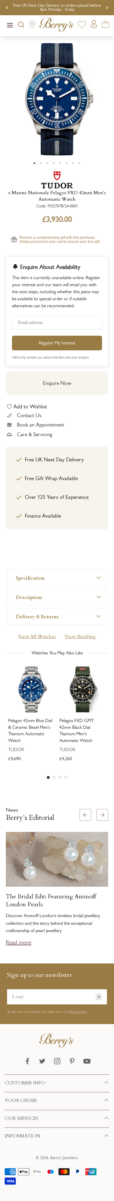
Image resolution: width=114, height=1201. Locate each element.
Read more (18, 942)
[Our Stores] (32, 25)
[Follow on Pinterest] (72, 1061)
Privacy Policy (78, 1012)
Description (29, 597)
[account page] (94, 25)
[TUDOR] (57, 180)
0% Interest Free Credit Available (57, 7)
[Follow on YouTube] (87, 1061)
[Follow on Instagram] (57, 1061)
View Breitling (80, 636)
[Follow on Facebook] (27, 1061)
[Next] (107, 8)
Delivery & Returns (37, 616)
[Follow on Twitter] (42, 1061)
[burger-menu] (10, 25)
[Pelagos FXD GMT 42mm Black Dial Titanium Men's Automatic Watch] (82, 689)
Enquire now (57, 383)
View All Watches (37, 636)
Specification (30, 577)
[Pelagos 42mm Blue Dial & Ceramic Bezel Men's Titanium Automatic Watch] (31, 689)
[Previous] (7, 8)
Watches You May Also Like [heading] (57, 653)
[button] (107, 880)
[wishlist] (82, 25)
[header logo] (57, 26)
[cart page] (105, 25)
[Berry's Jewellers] (57, 1046)
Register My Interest (57, 343)
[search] (21, 25)
